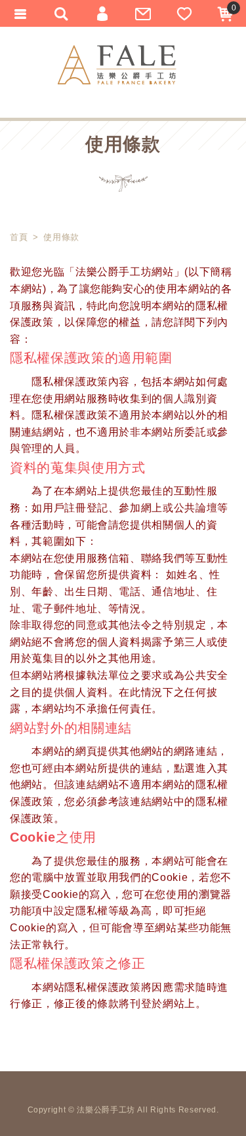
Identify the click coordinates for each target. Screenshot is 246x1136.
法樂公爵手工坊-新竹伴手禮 (117, 64)
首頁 (19, 237)
